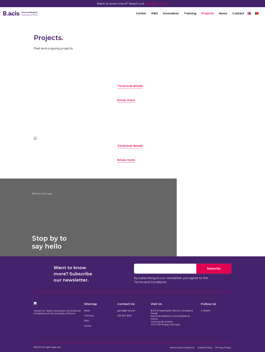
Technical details (130, 86)
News (223, 13)
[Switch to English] (249, 13)
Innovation (171, 13)
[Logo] (20, 13)
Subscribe (214, 268)
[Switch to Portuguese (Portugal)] (256, 13)
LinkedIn (205, 310)
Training (190, 13)
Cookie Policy (204, 347)
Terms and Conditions (150, 282)
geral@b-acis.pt (156, 3)
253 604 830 (124, 315)
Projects (207, 13)
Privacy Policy (223, 347)
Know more (126, 100)
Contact (238, 13)
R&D (154, 13)
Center (141, 13)
